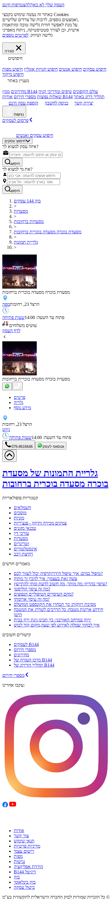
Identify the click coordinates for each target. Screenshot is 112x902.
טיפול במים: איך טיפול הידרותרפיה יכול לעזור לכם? (58, 573)
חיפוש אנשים (70, 69)
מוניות (19, 517)
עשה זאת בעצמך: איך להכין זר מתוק (45, 578)
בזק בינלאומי (25, 882)
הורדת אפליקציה (28, 866)
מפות (18, 856)
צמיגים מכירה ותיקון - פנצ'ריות (40, 523)
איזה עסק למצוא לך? (20, 146)
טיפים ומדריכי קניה (55, 91)
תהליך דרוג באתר (89, 96)
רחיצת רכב (23, 554)
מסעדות (21, 538)
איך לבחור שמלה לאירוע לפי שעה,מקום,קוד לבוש (57, 625)
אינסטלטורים (25, 548)
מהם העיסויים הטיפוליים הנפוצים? (44, 594)
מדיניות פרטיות (27, 846)
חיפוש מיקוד (13, 74)
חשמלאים (22, 507)
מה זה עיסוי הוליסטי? (32, 588)
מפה (6, 304)
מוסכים (20, 512)
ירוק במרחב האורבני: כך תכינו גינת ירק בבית (52, 619)
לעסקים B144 (26, 644)
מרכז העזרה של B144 (33, 659)
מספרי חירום (25, 96)
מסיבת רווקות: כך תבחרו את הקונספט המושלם (55, 604)
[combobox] (35, 155)
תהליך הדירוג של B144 (34, 665)
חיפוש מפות (12, 69)
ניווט (6, 429)
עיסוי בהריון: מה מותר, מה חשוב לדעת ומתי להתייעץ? (60, 583)
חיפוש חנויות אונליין (41, 69)
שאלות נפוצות (49, 96)
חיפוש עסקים (94, 69)
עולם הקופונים (85, 91)
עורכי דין (21, 533)
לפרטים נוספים (15, 35)
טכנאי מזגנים (25, 528)
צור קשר (21, 835)
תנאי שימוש (24, 840)
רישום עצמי (24, 851)
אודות (19, 830)
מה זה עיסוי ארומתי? (32, 599)
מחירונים (18, 91)
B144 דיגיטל (25, 871)
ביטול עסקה (24, 887)
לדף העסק (11, 330)
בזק (17, 877)
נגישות (19, 861)
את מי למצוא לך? (17, 169)
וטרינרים (21, 543)
